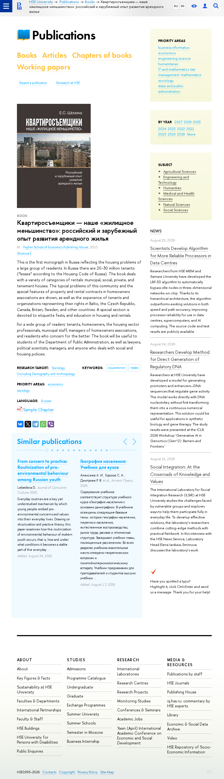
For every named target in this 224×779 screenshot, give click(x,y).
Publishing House (181, 692)
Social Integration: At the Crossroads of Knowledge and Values (180, 474)
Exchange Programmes (86, 705)
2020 (162, 134)
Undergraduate (80, 687)
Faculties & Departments (38, 700)
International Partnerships (39, 709)
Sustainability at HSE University (34, 689)
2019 (172, 134)
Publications (63, 35)
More (191, 134)
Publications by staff (184, 674)
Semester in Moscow (85, 732)
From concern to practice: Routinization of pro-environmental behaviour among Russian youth (42, 470)
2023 (172, 128)
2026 (187, 121)
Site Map (107, 772)
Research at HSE (68, 83)
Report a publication (33, 83)
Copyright (67, 772)
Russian (46, 401)
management (168, 74)
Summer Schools (81, 723)
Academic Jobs (129, 718)
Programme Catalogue (86, 678)
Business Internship (83, 741)
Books (27, 55)
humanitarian (168, 63)
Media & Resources (180, 662)
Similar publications (49, 441)
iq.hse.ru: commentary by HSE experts (188, 703)
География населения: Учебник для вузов (103, 464)
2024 (162, 128)
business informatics (173, 47)
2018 (181, 134)
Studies (76, 659)
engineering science (174, 58)
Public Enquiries (30, 751)
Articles (54, 55)
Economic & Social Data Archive (187, 726)
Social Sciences (175, 209)
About (24, 659)
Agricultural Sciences (179, 171)
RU (176, 6)
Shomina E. (24, 253)
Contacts (49, 772)
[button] (46, 450)
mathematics (191, 74)
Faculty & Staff (30, 718)
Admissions (76, 668)
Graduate (75, 696)
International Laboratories (128, 671)
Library (172, 714)
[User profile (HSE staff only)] (205, 6)
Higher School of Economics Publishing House (55, 247)
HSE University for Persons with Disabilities (37, 740)
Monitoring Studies (134, 700)
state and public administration (170, 88)
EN (182, 6)
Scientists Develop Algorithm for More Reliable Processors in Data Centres (180, 255)
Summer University (83, 714)
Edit (209, 771)
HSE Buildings (28, 728)
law (192, 69)
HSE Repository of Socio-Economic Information (189, 749)
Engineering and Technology (173, 179)
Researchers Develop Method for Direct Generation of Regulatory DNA (180, 359)
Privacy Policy (88, 772)
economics (167, 52)
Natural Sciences (176, 204)
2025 (197, 121)
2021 (190, 128)
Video (172, 738)
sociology (165, 80)
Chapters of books (102, 55)
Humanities (172, 187)
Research (128, 659)
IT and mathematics (173, 69)
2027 (178, 121)
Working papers (43, 67)
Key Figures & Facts (33, 678)
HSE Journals (178, 683)
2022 (181, 128)
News (156, 231)
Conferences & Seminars (138, 709)
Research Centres (132, 683)
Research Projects (132, 692)
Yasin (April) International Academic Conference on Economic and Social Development (139, 736)
